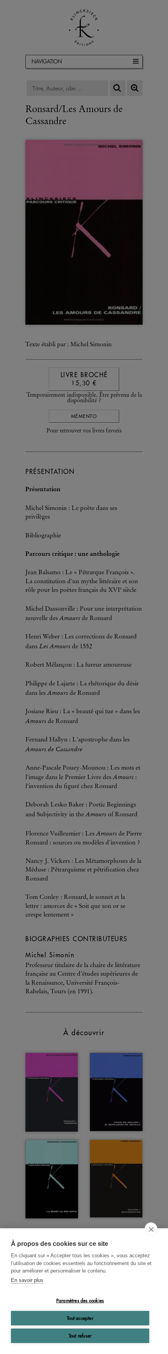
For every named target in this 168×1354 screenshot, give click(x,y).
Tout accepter (80, 1318)
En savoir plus (27, 1280)
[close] (151, 1229)
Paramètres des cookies (80, 1300)
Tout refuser (80, 1336)
